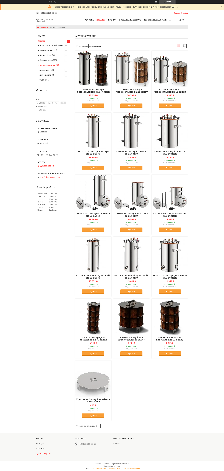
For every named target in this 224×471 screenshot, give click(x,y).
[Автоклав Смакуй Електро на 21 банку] (131, 131)
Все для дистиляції (49, 45)
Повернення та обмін (155, 20)
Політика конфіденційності (129, 468)
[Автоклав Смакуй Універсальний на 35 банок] (93, 69)
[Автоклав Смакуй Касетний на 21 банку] (131, 193)
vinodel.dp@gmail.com (50, 177)
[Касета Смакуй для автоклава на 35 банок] (93, 317)
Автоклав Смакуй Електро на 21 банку (131, 152)
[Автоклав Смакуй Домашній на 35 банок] (93, 255)
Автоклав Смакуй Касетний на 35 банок (93, 214)
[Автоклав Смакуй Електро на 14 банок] (170, 131)
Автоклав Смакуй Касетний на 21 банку (131, 214)
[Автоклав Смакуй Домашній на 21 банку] (131, 255)
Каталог (101, 20)
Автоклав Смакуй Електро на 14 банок (170, 152)
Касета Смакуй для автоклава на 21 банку (169, 338)
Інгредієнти (45, 75)
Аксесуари (44, 70)
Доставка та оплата (130, 20)
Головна (89, 20)
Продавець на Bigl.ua (112, 466)
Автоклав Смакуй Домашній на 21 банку (131, 276)
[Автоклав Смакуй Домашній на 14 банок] (170, 255)
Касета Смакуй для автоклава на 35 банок (93, 338)
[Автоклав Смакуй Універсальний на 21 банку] (131, 69)
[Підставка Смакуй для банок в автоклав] (93, 378)
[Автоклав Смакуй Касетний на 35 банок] (93, 193)
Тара (42, 80)
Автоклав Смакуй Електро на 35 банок (93, 152)
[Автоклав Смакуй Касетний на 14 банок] (170, 193)
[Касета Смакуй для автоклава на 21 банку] (170, 317)
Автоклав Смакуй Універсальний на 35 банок (93, 90)
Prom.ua (126, 464)
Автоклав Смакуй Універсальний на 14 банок (169, 90)
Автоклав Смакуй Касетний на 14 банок (169, 214)
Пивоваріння (46, 50)
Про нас (112, 20)
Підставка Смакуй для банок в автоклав (93, 400)
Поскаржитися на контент (104, 468)
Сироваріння (46, 60)
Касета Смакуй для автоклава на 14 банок (131, 338)
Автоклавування (47, 65)
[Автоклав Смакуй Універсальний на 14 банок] (170, 69)
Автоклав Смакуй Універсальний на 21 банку (131, 90)
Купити (93, 105)
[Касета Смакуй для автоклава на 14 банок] (131, 317)
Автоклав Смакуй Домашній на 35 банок (93, 276)
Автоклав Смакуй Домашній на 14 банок (169, 276)
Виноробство (45, 55)
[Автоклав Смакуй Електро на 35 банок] (93, 131)
